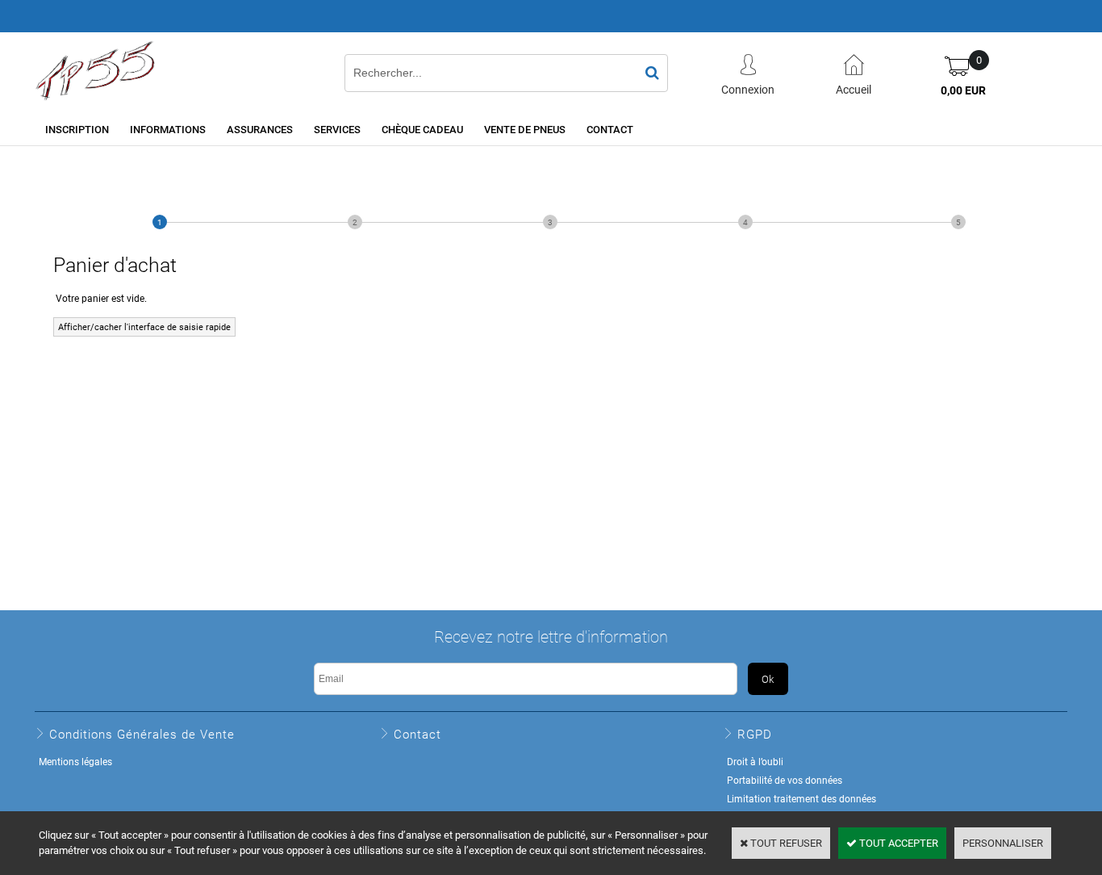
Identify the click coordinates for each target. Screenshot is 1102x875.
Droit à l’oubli (755, 761)
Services (337, 129)
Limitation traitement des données (801, 798)
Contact (609, 129)
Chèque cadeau (422, 129)
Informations (168, 129)
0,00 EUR (963, 90)
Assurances (260, 129)
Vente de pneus (525, 129)
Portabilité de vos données (784, 779)
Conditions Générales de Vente (142, 734)
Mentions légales (75, 761)
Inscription (77, 129)
